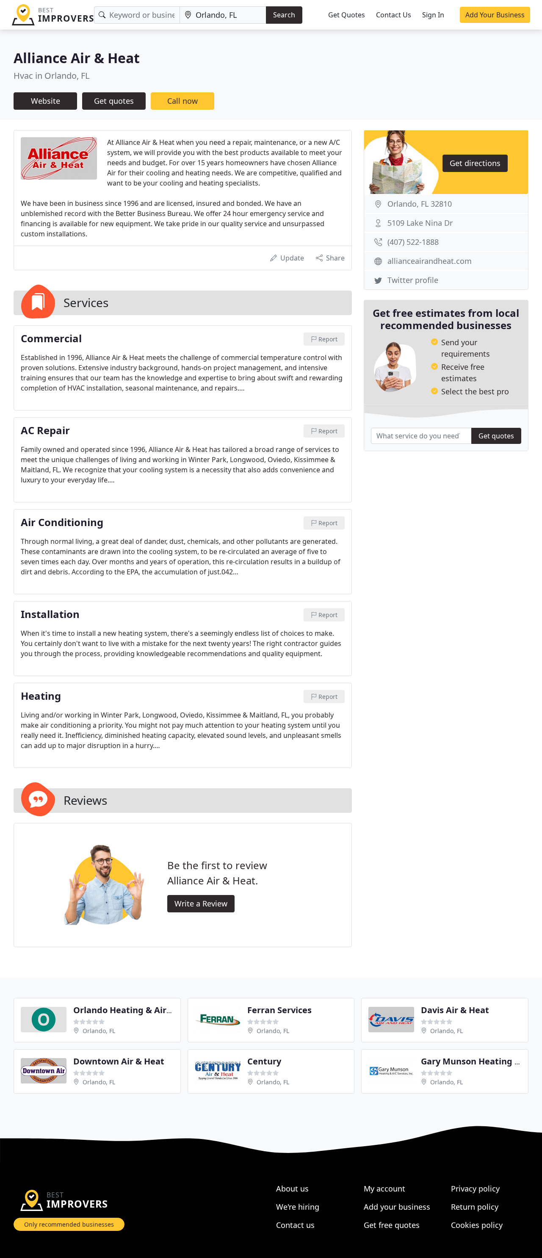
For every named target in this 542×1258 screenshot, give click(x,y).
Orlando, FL (99, 1031)
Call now (182, 101)
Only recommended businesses (69, 1224)
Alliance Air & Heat (77, 58)
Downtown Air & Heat (118, 1061)
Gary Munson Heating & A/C (479, 1061)
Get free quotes (392, 1225)
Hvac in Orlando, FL (51, 75)
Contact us (295, 1225)
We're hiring (297, 1207)
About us (292, 1188)
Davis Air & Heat (455, 1010)
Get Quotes (346, 14)
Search (284, 14)
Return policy (474, 1207)
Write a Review (200, 903)
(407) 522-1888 (413, 242)
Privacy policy (475, 1188)
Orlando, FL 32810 (419, 204)
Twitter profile (412, 280)
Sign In (433, 14)
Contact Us (393, 14)
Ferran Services (279, 1010)
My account (384, 1188)
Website (45, 101)
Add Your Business (495, 14)
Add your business (397, 1207)
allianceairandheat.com (429, 261)
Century (264, 1061)
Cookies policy (477, 1225)
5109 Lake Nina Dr (420, 223)
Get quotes (114, 101)
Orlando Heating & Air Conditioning (148, 1010)
